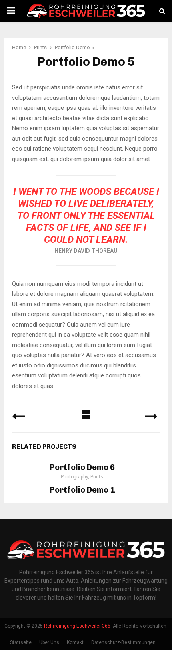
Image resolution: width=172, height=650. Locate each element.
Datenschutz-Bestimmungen (123, 642)
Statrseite (21, 642)
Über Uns (49, 642)
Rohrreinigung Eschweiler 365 (77, 626)
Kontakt (75, 642)
